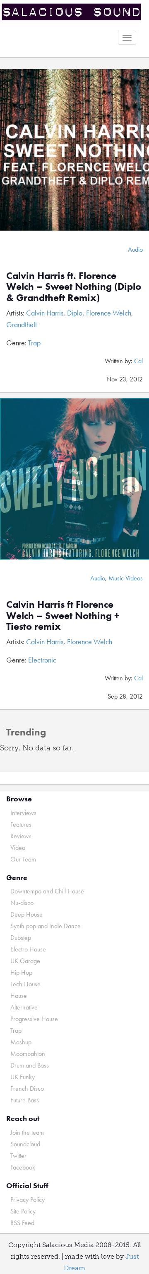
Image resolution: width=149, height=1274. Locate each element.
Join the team (27, 1132)
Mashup (20, 1042)
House (18, 995)
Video (17, 847)
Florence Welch (108, 313)
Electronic (42, 660)
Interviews (23, 812)
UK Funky (22, 1077)
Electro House (28, 949)
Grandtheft (21, 324)
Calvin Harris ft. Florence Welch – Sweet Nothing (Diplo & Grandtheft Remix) (73, 286)
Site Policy (23, 1211)
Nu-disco (22, 902)
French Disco (27, 1088)
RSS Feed (22, 1222)
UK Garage (25, 960)
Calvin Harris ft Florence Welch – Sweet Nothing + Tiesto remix (62, 615)
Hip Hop (21, 972)
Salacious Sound (71, 13)
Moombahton (27, 1053)
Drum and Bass (29, 1065)
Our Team (23, 859)
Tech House (25, 984)
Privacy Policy (27, 1199)
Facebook (22, 1167)
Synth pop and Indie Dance (45, 926)
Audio (135, 249)
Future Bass (24, 1100)
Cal (138, 361)
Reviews (20, 836)
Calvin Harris (44, 313)
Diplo (74, 313)
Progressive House (34, 1018)
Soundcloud (25, 1144)
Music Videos (125, 578)
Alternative (24, 1007)
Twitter (18, 1155)
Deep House (26, 914)
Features (20, 824)
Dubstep (20, 937)
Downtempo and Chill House (47, 891)
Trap (34, 342)
